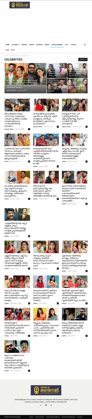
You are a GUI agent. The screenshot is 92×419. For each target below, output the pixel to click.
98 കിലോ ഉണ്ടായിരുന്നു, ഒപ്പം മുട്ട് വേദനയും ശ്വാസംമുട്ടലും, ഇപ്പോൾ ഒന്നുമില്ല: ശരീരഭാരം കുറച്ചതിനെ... (15, 191)
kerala (47, 44)
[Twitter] (51, 405)
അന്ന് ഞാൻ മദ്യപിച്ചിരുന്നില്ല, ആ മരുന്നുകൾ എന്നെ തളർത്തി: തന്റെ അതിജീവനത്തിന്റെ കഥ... (45, 191)
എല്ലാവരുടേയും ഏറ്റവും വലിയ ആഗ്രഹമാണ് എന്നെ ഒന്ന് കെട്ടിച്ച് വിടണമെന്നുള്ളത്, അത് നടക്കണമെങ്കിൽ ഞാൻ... (16, 261)
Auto (13, 50)
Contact (79, 417)
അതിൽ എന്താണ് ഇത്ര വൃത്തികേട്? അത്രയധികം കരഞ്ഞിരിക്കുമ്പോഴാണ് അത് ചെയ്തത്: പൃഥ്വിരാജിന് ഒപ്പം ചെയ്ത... (75, 295)
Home (7, 44)
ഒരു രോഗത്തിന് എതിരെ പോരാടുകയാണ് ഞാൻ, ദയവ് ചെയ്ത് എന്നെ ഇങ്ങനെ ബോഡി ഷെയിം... (45, 295)
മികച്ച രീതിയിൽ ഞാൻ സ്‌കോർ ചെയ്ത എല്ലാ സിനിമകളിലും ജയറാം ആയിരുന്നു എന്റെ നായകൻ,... (73, 328)
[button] (85, 45)
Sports (31, 44)
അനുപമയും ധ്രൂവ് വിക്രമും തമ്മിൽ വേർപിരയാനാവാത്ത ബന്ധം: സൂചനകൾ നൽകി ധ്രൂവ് (46, 261)
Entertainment (57, 44)
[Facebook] (41, 405)
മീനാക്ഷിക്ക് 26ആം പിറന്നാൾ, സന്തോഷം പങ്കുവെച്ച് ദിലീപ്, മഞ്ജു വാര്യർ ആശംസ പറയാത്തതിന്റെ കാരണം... (15, 120)
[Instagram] (46, 405)
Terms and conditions (53, 417)
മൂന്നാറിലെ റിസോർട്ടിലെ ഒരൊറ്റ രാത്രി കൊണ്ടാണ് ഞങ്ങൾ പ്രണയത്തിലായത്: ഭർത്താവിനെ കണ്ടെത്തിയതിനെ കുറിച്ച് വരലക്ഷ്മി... (74, 193)
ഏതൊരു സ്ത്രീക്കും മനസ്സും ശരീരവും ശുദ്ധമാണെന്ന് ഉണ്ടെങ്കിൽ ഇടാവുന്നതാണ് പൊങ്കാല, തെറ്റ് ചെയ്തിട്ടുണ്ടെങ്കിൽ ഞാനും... (74, 262)
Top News (14, 44)
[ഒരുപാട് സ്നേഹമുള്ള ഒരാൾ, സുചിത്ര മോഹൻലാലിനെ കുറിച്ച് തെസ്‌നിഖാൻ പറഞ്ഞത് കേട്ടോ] (17, 281)
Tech (7, 50)
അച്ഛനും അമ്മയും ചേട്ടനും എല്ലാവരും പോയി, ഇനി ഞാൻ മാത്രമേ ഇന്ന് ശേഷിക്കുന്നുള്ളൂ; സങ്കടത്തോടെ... (74, 154)
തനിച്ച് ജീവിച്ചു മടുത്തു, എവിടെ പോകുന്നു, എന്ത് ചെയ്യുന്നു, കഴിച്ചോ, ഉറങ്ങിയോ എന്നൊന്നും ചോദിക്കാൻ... (45, 119)
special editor (11, 90)
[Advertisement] (61, 5)
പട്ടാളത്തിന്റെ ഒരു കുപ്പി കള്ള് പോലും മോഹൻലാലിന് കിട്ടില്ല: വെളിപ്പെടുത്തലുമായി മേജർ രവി (15, 228)
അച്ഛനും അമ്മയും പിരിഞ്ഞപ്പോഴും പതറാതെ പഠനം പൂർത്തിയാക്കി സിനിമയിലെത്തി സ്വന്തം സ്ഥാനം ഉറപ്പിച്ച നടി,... (46, 328)
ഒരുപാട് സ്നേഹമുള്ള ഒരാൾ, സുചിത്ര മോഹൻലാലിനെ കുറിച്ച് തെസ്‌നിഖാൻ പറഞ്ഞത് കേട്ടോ (16, 295)
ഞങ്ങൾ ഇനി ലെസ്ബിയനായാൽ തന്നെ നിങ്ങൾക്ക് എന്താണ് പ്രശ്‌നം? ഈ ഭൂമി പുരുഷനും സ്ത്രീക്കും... (17, 328)
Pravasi (24, 44)
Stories (73, 44)
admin (6, 161)
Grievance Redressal (68, 417)
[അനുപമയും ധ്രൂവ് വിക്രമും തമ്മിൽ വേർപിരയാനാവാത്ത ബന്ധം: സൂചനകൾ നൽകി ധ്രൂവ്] (46, 247)
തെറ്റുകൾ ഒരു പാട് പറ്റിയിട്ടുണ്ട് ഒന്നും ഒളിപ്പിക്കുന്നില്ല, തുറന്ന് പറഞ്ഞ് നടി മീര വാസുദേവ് (72, 119)
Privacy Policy (39, 417)
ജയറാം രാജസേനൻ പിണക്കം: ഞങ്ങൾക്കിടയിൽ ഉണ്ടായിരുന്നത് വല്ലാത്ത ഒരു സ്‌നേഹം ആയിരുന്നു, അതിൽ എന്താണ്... (16, 361)
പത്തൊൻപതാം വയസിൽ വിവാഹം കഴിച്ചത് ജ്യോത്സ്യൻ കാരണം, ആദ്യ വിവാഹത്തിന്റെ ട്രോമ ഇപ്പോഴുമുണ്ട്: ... (17, 154)
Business (39, 44)
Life (66, 44)
